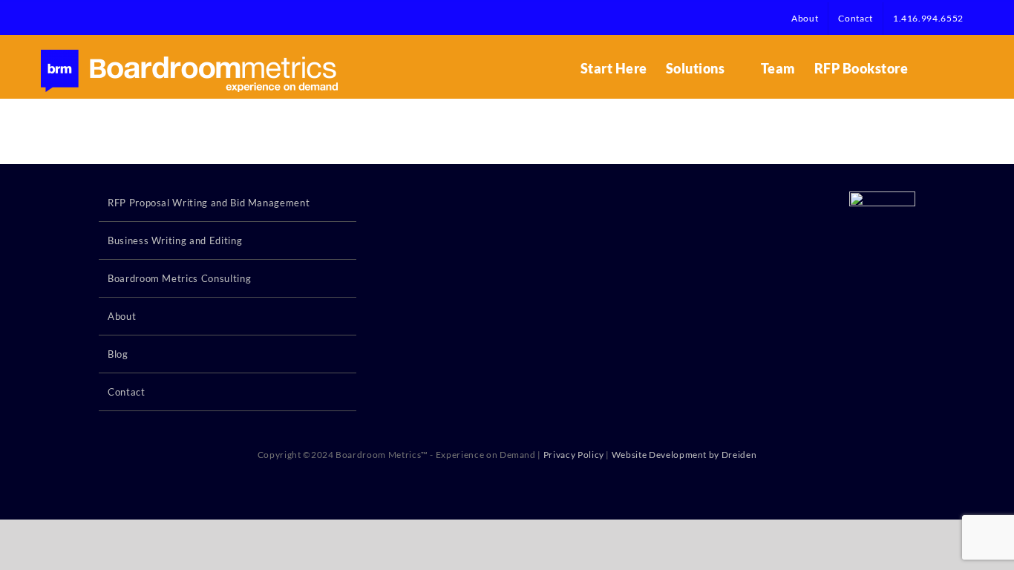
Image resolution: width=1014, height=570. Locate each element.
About (122, 316)
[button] (949, 68)
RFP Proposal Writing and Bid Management (209, 203)
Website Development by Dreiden (684, 454)
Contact (126, 392)
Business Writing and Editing (175, 240)
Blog (118, 354)
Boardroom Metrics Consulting (179, 278)
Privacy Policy (573, 454)
